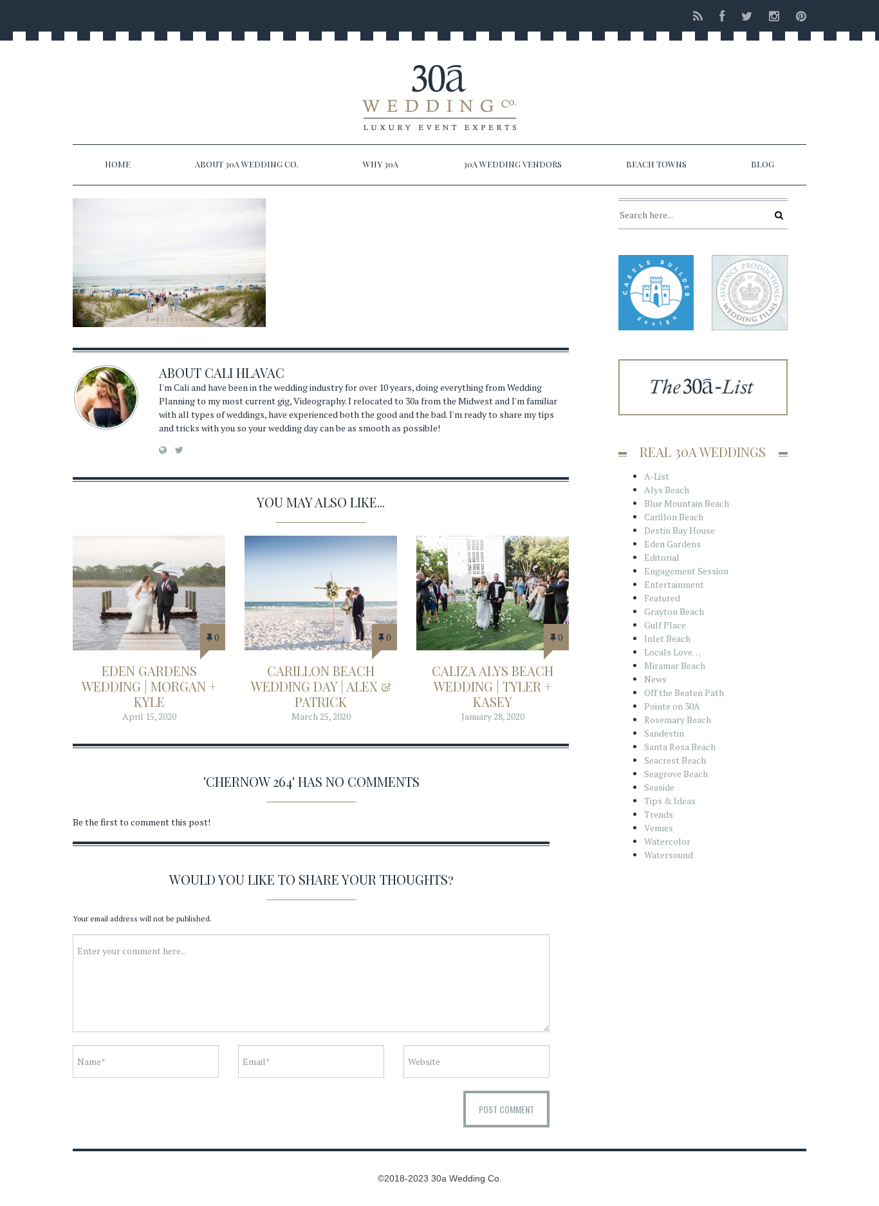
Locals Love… (672, 652)
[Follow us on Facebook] (722, 16)
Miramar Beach (674, 665)
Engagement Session (686, 571)
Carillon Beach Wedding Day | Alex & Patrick (321, 686)
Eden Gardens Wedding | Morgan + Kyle (149, 686)
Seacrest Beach (675, 760)
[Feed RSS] (697, 16)
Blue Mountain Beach (686, 503)
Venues (658, 828)
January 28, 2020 (492, 716)
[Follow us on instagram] (774, 16)
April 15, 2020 (149, 716)
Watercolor (667, 841)
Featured (662, 598)
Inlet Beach (667, 638)
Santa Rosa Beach (680, 746)
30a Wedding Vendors (512, 163)
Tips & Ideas (670, 801)
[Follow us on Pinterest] (797, 16)
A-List (656, 476)
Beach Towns (656, 163)
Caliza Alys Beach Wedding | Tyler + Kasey (492, 686)
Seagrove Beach (676, 774)
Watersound (668, 855)
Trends (658, 814)
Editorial (662, 557)
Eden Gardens (672, 544)
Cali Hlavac (244, 372)
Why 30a (380, 163)
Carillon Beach (673, 517)
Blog (762, 163)
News (655, 679)
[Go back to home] (439, 86)
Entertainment (674, 584)
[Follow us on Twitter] (747, 16)
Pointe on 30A (672, 706)
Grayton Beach (674, 611)
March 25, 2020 (321, 716)
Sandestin (664, 733)
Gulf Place (665, 625)
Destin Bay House (679, 530)
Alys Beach (666, 490)
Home (118, 163)
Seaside (659, 787)
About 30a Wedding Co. (247, 163)
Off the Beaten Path (684, 692)
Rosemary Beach (677, 719)
